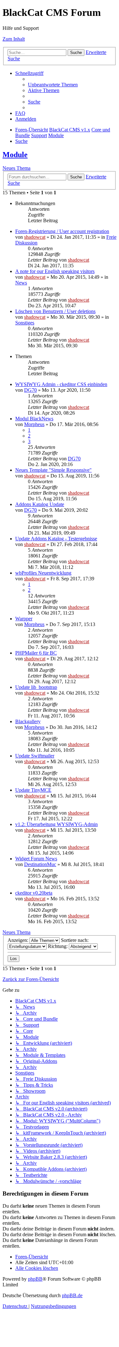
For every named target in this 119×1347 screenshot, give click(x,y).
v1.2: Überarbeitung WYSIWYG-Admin (56, 824)
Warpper (23, 618)
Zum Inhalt (14, 39)
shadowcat (34, 237)
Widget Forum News (36, 858)
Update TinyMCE (33, 790)
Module (15, 154)
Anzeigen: (19, 940)
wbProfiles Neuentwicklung (43, 573)
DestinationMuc (40, 864)
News (21, 282)
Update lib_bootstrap (36, 687)
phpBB (35, 1279)
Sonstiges (24, 322)
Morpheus (34, 424)
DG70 (30, 390)
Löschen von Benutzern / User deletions (55, 311)
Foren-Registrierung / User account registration (62, 231)
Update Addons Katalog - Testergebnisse (56, 538)
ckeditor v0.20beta (33, 893)
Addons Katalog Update (39, 504)
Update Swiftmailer (34, 755)
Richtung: (58, 946)
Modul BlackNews (34, 418)
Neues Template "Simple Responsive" (53, 470)
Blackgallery (28, 721)
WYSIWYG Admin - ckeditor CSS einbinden (61, 384)
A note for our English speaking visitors (55, 271)
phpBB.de (72, 1295)
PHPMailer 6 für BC (36, 653)
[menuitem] (53, 84)
